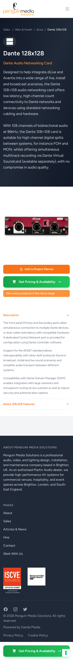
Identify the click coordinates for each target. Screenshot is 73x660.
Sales (7, 29)
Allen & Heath (23, 29)
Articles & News (14, 529)
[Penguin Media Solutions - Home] (18, 8)
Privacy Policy (13, 635)
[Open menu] (67, 9)
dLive (39, 29)
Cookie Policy (38, 635)
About (7, 513)
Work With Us (13, 554)
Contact (9, 545)
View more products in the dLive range (30, 293)
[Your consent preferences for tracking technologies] (66, 653)
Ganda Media (30, 627)
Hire (6, 537)
